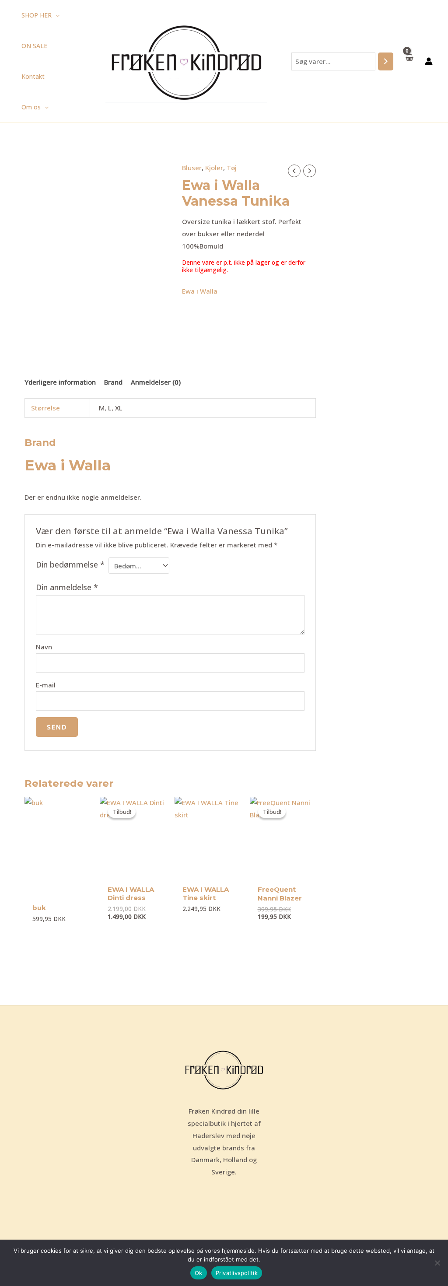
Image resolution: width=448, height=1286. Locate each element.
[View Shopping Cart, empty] (409, 61)
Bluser (192, 167)
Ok (199, 1272)
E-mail (46, 684)
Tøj (232, 167)
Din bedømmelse (70, 564)
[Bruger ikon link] (429, 61)
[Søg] (385, 61)
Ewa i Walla (199, 291)
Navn (44, 646)
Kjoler (214, 167)
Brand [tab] (113, 382)
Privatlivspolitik (237, 1272)
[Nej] (437, 1262)
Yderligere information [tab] (60, 382)
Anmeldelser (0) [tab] (156, 382)
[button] (56, 15)
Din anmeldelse (67, 587)
